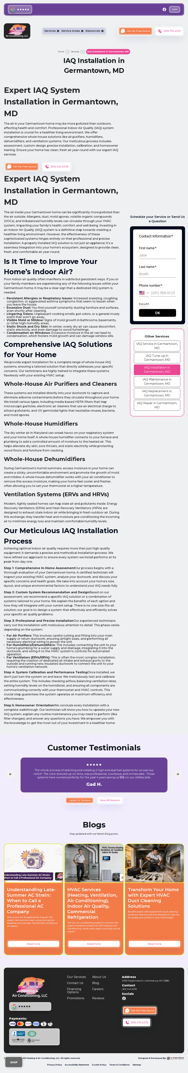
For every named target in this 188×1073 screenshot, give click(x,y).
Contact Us (75, 983)
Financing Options (74, 990)
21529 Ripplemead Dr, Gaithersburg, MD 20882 (145, 980)
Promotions (75, 998)
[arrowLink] (10, 774)
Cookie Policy (99, 1065)
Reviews (98, 998)
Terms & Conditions (119, 1065)
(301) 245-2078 (129, 989)
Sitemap (137, 1065)
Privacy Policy (54, 1065)
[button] (51, 31)
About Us (99, 976)
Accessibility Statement (77, 1065)
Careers (97, 989)
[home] (17, 31)
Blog (95, 983)
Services (75, 51)
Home (61, 51)
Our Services (76, 976)
